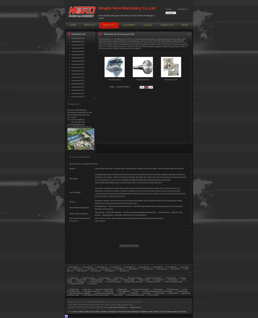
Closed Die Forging (114, 282)
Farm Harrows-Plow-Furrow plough (96, 295)
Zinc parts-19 (82, 271)
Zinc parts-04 (116, 267)
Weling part (135, 312)
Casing (86, 312)
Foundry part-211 (78, 71)
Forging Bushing (97, 280)
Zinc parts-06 (144, 267)
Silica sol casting (179, 312)
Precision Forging (95, 282)
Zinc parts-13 (120, 269)
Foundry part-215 (78, 84)
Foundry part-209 (78, 64)
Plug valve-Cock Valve (92, 291)
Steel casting (78, 312)
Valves (136, 291)
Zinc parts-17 (176, 269)
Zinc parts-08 (172, 267)
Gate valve (87, 289)
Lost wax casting (165, 312)
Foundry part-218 (78, 93)
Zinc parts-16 (162, 269)
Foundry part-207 (78, 58)
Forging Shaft (82, 280)
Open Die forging (89, 278)
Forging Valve (159, 280)
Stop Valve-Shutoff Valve (104, 289)
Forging (104, 312)
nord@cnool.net (78, 125)
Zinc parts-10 (78, 269)
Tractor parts (159, 293)
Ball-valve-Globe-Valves (140, 289)
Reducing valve (173, 289)
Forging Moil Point (153, 282)
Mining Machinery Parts (135, 295)
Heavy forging (104, 278)
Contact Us (183, 9)
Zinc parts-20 (96, 271)
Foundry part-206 (78, 55)
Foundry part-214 (78, 80)
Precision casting (124, 312)
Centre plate (173, 293)
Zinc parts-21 (110, 271)
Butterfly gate (122, 289)
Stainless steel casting (150, 312)
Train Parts (134, 293)
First (142, 87)
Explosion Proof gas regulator (80, 293)
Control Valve (153, 295)
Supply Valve (74, 289)
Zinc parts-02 (88, 267)
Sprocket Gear (183, 291)
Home (169, 9)
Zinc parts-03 (102, 267)
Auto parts (122, 293)
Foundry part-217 (78, 90)
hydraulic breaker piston (173, 282)
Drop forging (173, 280)
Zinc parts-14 (134, 269)
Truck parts (146, 293)
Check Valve (158, 289)
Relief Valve (109, 291)
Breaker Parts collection (134, 282)
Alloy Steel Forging (135, 278)
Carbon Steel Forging (154, 278)
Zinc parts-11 (92, 269)
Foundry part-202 (78, 42)
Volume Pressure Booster (104, 293)
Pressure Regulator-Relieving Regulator (158, 291)
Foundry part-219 (78, 97)
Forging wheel (144, 280)
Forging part (73, 278)
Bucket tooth (118, 295)
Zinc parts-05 (130, 267)
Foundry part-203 (78, 45)
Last (150, 87)
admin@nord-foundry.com (82, 127)
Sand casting (95, 312)
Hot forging (81, 282)
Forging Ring (171, 278)
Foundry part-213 (78, 77)
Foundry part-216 (78, 87)
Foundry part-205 (78, 51)
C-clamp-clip (92, 284)
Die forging (112, 312)
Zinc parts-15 (148, 269)
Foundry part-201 (78, 38)
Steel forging (118, 278)
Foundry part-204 (78, 48)
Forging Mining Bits (76, 284)
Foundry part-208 (78, 61)
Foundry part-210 (78, 68)
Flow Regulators (124, 291)
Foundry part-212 (78, 74)
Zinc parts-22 (124, 271)
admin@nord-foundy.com (118, 307)
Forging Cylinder (128, 280)
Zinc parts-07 (158, 267)
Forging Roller (113, 280)
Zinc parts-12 (106, 269)
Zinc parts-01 (74, 267)
